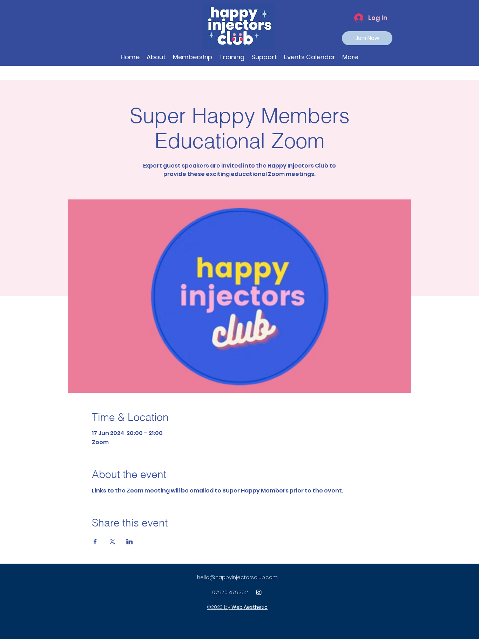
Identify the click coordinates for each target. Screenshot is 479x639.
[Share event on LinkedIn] (129, 541)
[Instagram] (258, 592)
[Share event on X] (112, 541)
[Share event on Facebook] (95, 541)
